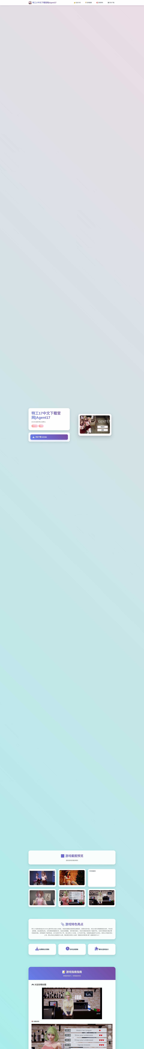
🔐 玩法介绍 (77, 2)
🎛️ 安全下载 (111, 2)
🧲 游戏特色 (99, 2)
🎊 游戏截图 (88, 2)
